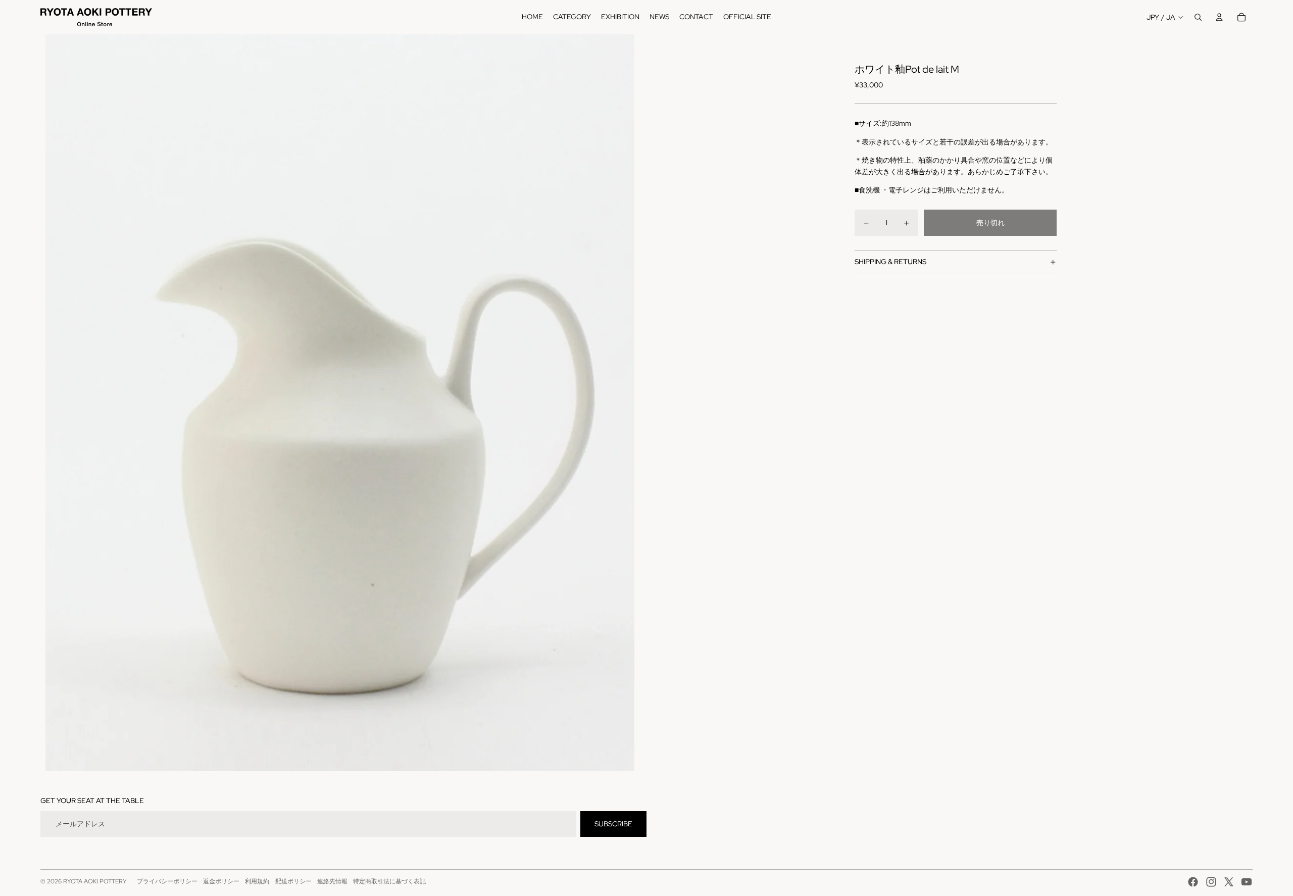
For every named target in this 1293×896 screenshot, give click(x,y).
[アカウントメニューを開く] (1219, 17)
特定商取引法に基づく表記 (389, 881)
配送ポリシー (293, 881)
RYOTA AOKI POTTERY (95, 881)
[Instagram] (1211, 882)
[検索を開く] (1198, 17)
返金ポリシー (221, 881)
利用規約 (257, 881)
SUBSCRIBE (613, 823)
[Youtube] (1246, 882)
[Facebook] (1193, 882)
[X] (1229, 882)
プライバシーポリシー (167, 881)
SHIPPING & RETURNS (890, 261)
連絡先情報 (332, 881)
